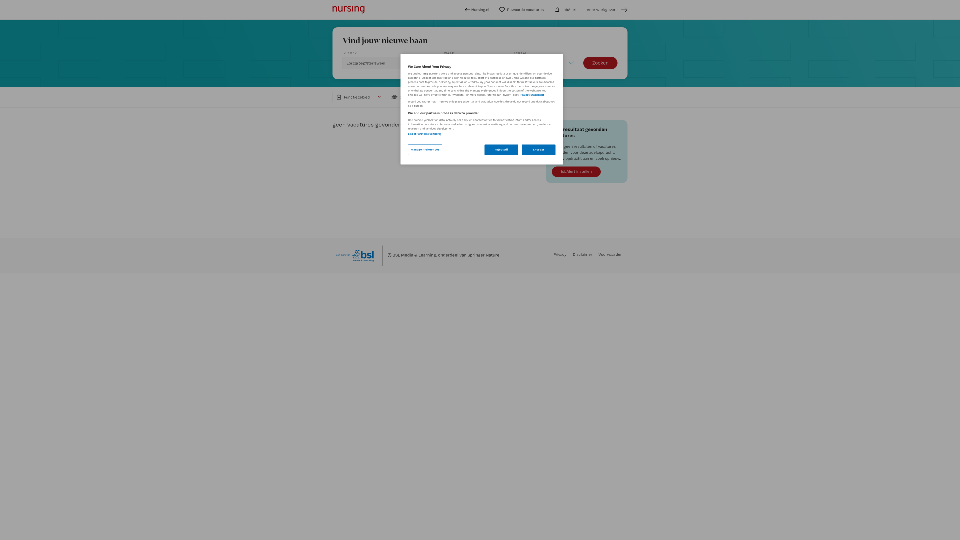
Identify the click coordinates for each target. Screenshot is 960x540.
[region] (481, 109)
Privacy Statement (532, 94)
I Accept (538, 149)
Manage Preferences (425, 149)
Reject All (501, 149)
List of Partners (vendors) (424, 134)
